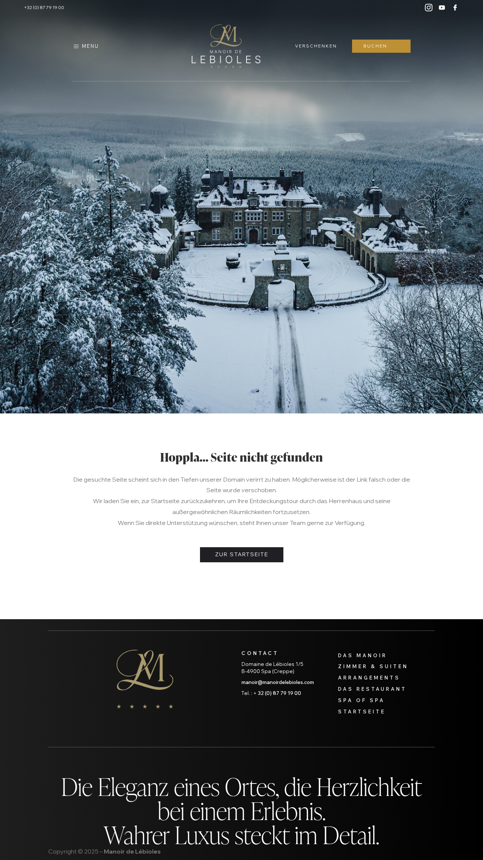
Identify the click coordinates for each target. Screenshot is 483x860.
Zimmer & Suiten (373, 666)
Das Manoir (362, 655)
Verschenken (316, 46)
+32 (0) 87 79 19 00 (44, 7)
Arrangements (369, 678)
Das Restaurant (372, 689)
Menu (90, 46)
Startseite (362, 712)
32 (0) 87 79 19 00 (279, 693)
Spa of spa (361, 700)
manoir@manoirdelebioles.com (278, 682)
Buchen (375, 46)
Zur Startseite (241, 554)
